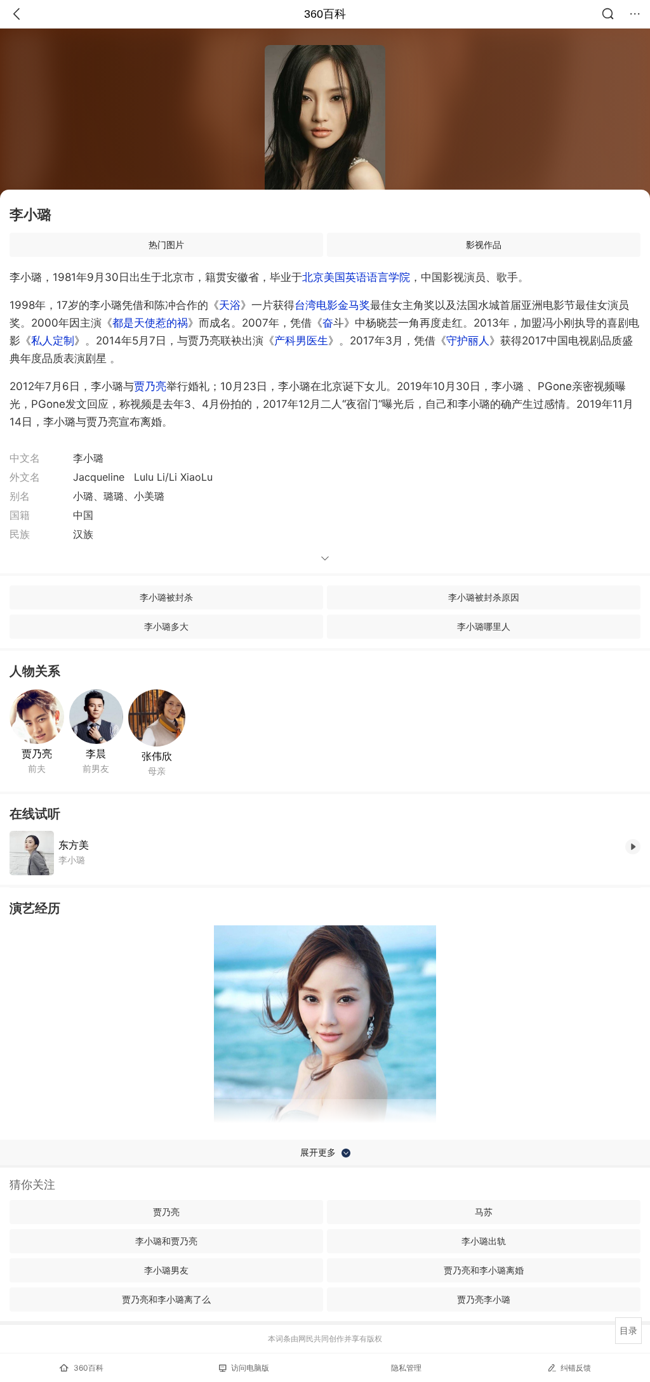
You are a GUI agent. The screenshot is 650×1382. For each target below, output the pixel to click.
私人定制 (52, 340)
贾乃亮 (150, 386)
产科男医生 (301, 340)
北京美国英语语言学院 (356, 277)
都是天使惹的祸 (150, 322)
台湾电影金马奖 (332, 305)
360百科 (325, 14)
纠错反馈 (575, 1367)
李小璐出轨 (483, 1240)
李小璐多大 (166, 626)
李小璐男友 (166, 1270)
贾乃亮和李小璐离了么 (166, 1299)
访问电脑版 (250, 1367)
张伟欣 (157, 756)
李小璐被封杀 (166, 597)
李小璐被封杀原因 (483, 597)
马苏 (484, 1211)
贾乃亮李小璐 (483, 1299)
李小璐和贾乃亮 (166, 1240)
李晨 (96, 753)
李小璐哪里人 (483, 626)
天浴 (230, 305)
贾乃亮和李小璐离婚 (484, 1270)
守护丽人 (467, 340)
